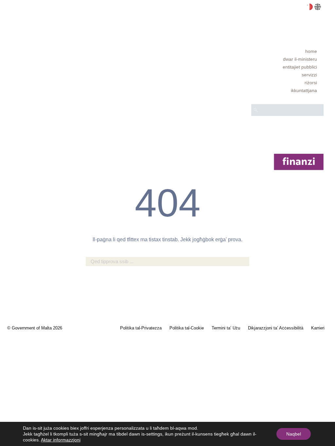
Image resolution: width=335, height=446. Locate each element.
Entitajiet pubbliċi (300, 67)
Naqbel (293, 434)
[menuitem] (287, 51)
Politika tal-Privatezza (141, 328)
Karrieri (318, 328)
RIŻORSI (311, 82)
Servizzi (309, 74)
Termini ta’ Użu (226, 328)
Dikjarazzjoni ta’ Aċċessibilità (275, 328)
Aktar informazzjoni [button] (60, 439)
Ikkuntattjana (304, 90)
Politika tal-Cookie (186, 328)
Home (311, 51)
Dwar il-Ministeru (300, 59)
